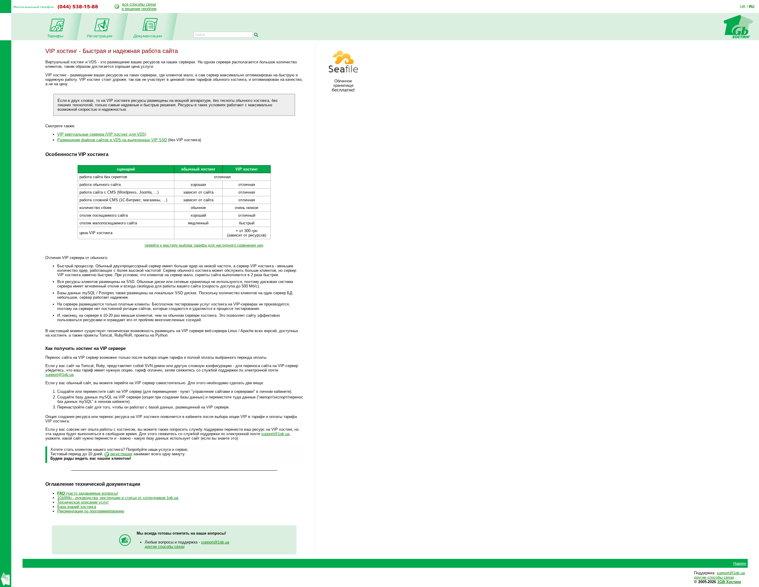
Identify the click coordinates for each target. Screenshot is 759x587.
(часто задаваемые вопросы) (87, 493)
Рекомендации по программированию (90, 511)
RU (751, 6)
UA (742, 6)
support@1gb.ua (59, 374)
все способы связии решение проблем (139, 6)
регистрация (121, 454)
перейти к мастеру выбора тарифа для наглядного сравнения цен (204, 245)
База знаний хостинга (76, 506)
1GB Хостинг (729, 582)
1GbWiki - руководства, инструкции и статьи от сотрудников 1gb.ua (117, 498)
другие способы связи (164, 546)
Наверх (739, 563)
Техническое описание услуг (83, 502)
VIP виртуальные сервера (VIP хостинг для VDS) (101, 134)
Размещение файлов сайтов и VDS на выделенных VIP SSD (112, 140)
